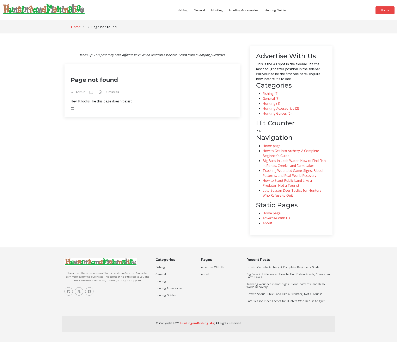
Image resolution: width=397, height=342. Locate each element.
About (267, 223)
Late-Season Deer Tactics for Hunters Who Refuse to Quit (285, 301)
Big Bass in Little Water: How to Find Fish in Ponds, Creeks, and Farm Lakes (288, 276)
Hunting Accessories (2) (281, 108)
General (199, 10)
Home (385, 10)
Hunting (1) (271, 103)
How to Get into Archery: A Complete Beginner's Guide (282, 267)
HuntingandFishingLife (197, 323)
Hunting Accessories (243, 10)
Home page (272, 146)
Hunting (217, 10)
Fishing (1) (271, 93)
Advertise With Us (276, 218)
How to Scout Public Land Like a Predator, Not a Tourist (284, 294)
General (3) (271, 98)
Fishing (182, 10)
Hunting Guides (275, 10)
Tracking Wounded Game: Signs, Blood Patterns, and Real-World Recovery (285, 286)
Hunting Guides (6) (277, 113)
